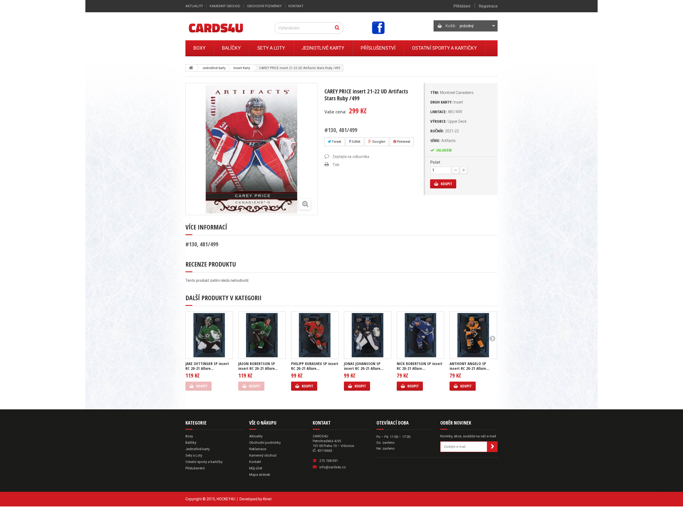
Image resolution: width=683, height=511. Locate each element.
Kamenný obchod (225, 6)
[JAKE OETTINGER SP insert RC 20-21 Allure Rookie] (209, 335)
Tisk (335, 165)
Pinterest (403, 142)
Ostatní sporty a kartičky (444, 48)
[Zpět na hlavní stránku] (191, 68)
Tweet (336, 142)
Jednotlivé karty (322, 48)
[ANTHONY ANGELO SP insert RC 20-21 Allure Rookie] (473, 335)
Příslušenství (378, 48)
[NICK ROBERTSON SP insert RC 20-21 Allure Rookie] (420, 335)
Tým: (452, 92)
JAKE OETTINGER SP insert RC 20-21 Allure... (207, 366)
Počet (435, 162)
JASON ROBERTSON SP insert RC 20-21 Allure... (258, 366)
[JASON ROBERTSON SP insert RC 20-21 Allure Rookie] (262, 335)
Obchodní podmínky (264, 6)
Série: (443, 140)
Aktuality (194, 6)
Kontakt (295, 6)
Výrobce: (448, 121)
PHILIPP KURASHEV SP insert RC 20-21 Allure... (314, 366)
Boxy (199, 48)
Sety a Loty (271, 48)
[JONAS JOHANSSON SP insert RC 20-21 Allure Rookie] (367, 335)
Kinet (267, 499)
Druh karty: (446, 102)
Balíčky (231, 48)
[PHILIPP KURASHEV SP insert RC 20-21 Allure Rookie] (315, 335)
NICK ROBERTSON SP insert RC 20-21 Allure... (419, 366)
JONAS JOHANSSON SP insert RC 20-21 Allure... (364, 366)
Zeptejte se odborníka (350, 157)
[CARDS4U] (222, 28)
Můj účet (255, 468)
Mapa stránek (259, 475)
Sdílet (355, 142)
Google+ (378, 142)
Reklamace (257, 449)
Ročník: (444, 130)
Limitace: (446, 111)
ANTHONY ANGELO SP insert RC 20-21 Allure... (469, 366)
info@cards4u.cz (332, 467)
